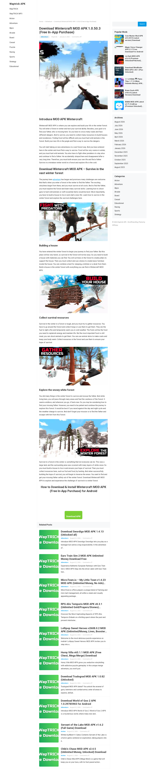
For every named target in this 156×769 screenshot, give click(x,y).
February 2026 (120, 144)
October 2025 (120, 160)
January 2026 (120, 148)
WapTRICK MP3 (15, 14)
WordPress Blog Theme (135, 222)
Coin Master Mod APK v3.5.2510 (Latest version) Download (134, 38)
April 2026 (119, 137)
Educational (14, 66)
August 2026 (120, 122)
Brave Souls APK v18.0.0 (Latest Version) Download (132, 92)
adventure (57, 179)
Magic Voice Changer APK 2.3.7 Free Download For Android (134, 49)
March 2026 (119, 141)
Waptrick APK (17, 3)
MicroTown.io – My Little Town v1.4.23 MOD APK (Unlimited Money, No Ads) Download (83, 583)
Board (11, 38)
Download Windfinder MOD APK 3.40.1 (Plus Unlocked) (134, 70)
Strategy (12, 61)
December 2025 (121, 152)
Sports (12, 57)
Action (12, 18)
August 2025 (120, 167)
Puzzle (12, 47)
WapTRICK (13, 9)
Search (142, 24)
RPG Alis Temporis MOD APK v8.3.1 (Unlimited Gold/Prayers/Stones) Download (81, 607)
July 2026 (118, 126)
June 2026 (119, 129)
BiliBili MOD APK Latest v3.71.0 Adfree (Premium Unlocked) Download (134, 104)
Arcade (12, 33)
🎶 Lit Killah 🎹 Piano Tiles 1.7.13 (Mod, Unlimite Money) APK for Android (133, 81)
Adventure (13, 23)
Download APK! (73, 516)
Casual (12, 42)
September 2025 (121, 163)
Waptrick (54, 37)
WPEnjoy (115, 225)
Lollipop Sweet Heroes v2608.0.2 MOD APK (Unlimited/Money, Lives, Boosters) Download (84, 631)
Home (41, 21)
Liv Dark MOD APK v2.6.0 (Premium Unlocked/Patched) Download (133, 58)
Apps (11, 28)
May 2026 (119, 133)
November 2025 (121, 156)
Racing (12, 52)
